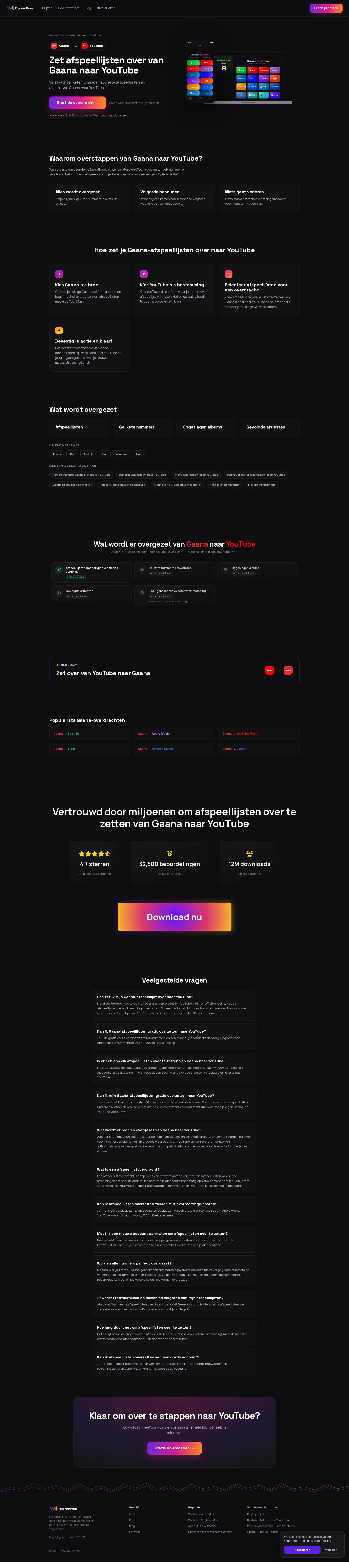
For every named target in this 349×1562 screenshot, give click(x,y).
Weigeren (331, 1550)
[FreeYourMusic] (20, 8)
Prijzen (47, 8)
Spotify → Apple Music (202, 1514)
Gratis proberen (326, 8)
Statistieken (106, 8)
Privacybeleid (255, 1514)
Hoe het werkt (68, 8)
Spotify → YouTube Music (204, 1520)
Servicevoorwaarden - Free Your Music (271, 1526)
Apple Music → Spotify (202, 1526)
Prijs (132, 1520)
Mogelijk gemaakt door (61, 1537)
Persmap (134, 1532)
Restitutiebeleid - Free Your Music (268, 1520)
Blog (87, 8)
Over (132, 1514)
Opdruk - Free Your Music (263, 1532)
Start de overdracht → (78, 102)
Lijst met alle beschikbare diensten (210, 1532)
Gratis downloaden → (174, 1448)
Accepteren (302, 1550)
